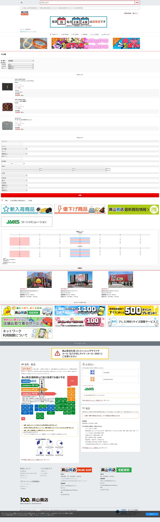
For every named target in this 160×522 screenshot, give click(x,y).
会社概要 (22, 471)
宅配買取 (85, 34)
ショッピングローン (87, 385)
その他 (30, 200)
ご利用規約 (23, 488)
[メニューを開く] (21, 2)
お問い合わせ (106, 34)
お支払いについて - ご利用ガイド (94, 400)
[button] (26, 44)
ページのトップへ (80, 343)
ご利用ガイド (55, 34)
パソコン (34, 510)
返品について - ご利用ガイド (93, 447)
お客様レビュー (24, 475)
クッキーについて (41, 515)
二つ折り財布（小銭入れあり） (18, 200)
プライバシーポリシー (25, 484)
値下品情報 (75, 34)
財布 (6, 200)
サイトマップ (23, 477)
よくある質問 (95, 34)
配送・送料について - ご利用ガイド (33, 459)
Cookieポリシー (24, 486)
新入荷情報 (65, 34)
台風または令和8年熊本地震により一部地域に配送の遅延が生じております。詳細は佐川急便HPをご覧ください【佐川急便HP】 (52, 8)
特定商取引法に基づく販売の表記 (28, 473)
